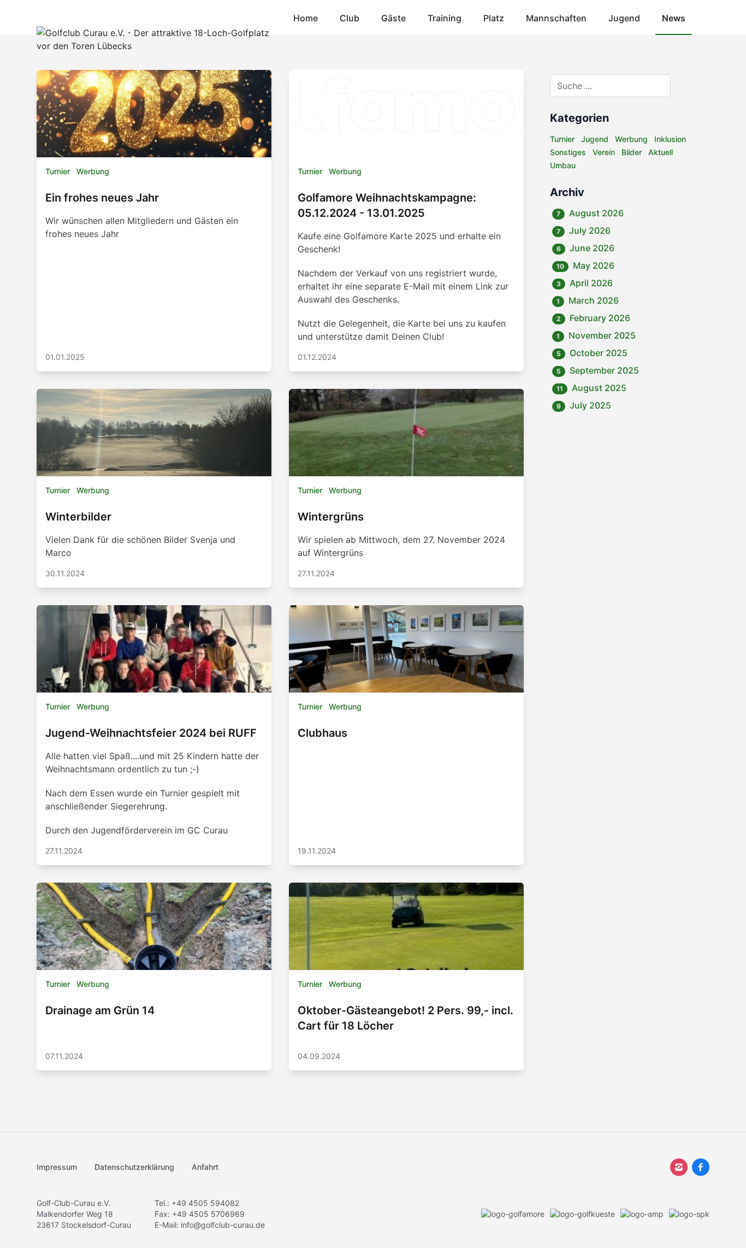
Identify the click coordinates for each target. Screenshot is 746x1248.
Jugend (624, 18)
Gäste (393, 18)
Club (349, 18)
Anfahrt (205, 1167)
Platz (493, 18)
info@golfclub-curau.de (223, 1224)
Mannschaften (556, 18)
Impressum (57, 1167)
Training (444, 18)
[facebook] (700, 1167)
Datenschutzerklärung (134, 1167)
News (673, 18)
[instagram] (679, 1167)
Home (305, 18)
